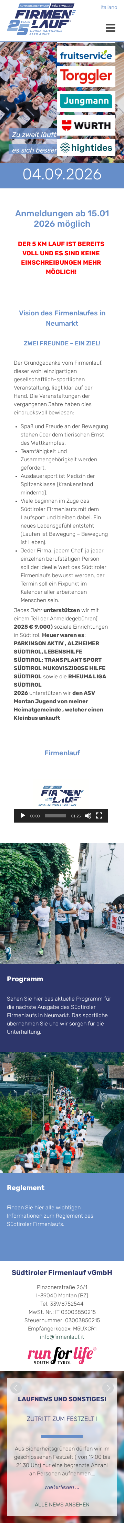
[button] (61, 796)
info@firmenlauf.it (62, 1337)
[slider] (55, 815)
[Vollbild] (99, 815)
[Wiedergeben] (22, 815)
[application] (61, 795)
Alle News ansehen (62, 1505)
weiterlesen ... (62, 1487)
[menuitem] (109, 8)
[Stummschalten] (88, 815)
